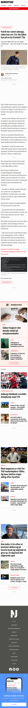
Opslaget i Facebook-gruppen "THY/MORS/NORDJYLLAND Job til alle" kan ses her (14, 251)
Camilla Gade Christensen (11, 73)
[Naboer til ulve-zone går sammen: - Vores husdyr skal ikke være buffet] (5, 405)
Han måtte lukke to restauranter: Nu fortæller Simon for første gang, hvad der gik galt (18, 420)
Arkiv (14, 653)
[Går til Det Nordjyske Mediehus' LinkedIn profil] (17, 669)
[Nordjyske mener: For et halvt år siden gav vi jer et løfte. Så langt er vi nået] (5, 577)
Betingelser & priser (14, 639)
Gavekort (14, 632)
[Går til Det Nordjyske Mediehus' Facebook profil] (10, 669)
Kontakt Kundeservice (14, 646)
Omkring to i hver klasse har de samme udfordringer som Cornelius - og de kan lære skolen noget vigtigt (18, 502)
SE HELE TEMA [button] (14, 363)
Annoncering (14, 635)
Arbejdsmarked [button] (6, 27)
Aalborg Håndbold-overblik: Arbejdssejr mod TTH (14, 395)
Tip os (14, 621)
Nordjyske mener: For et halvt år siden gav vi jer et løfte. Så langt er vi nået (18, 579)
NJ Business (14, 625)
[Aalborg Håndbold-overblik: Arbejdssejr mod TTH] (14, 380)
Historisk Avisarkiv (14, 649)
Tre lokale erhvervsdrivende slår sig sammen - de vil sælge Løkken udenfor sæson (18, 488)
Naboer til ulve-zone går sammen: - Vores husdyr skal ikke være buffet (17, 407)
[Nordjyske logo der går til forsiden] (7, 2)
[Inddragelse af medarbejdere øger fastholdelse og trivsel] (5, 343)
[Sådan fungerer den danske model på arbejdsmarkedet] (14, 315)
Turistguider (14, 660)
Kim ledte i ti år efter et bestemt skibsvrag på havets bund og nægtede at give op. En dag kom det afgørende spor (13, 550)
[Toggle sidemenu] (25, 2)
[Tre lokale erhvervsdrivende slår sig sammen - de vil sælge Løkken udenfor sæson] (5, 487)
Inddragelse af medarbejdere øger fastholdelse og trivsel (17, 344)
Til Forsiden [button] (14, 587)
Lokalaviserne (14, 656)
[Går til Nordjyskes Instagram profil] (14, 669)
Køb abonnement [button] (14, 8)
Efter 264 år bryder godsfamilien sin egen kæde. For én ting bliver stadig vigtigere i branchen (18, 567)
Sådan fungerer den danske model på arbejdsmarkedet (12, 330)
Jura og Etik (14, 642)
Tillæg (14, 663)
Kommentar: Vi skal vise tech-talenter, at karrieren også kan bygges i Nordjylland (17, 356)
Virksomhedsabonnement (14, 628)
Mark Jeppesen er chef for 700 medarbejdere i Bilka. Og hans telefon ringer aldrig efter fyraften (13, 473)
